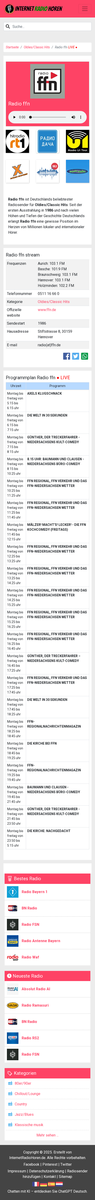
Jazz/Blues (24, 1114)
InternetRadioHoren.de (27, 1158)
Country (21, 1104)
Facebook (31, 1164)
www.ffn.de (47, 310)
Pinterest (49, 1164)
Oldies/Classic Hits (37, 47)
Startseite (12, 47)
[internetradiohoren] (33, 9)
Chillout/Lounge (27, 1094)
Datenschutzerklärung (46, 1171)
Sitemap (65, 1176)
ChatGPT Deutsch (72, 1191)
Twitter (66, 1164)
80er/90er (23, 1083)
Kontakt (50, 1176)
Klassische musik (29, 1125)
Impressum (17, 1171)
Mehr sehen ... (47, 1135)
